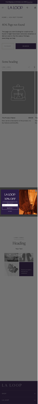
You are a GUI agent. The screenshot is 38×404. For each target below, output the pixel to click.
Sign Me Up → (9, 208)
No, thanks (9, 211)
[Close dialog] (35, 191)
